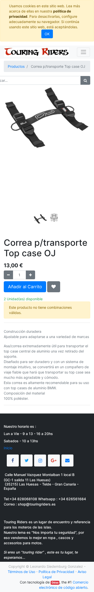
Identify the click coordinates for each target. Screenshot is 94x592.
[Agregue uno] (30, 274)
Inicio (8, 448)
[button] (10, 135)
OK (47, 34)
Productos (16, 66)
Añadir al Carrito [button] (25, 286)
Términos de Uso (21, 572)
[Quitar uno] (8, 274)
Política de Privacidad (56, 572)
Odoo (55, 582)
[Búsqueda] (85, 80)
